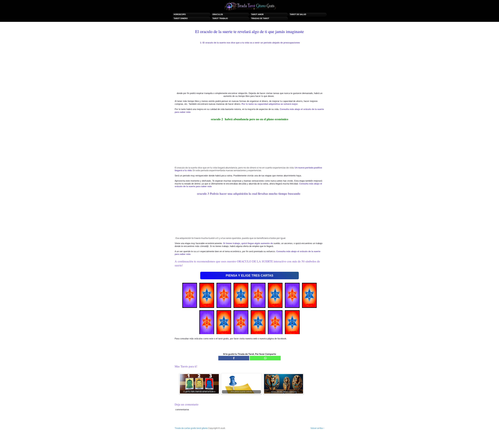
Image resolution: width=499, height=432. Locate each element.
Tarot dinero (181, 18)
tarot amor (257, 14)
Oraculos (217, 14)
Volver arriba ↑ (317, 428)
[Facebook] (233, 358)
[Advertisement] (249, 68)
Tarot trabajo (220, 18)
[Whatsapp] (265, 358)
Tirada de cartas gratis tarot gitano (191, 428)
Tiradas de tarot (260, 18)
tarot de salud (298, 14)
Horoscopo (180, 14)
